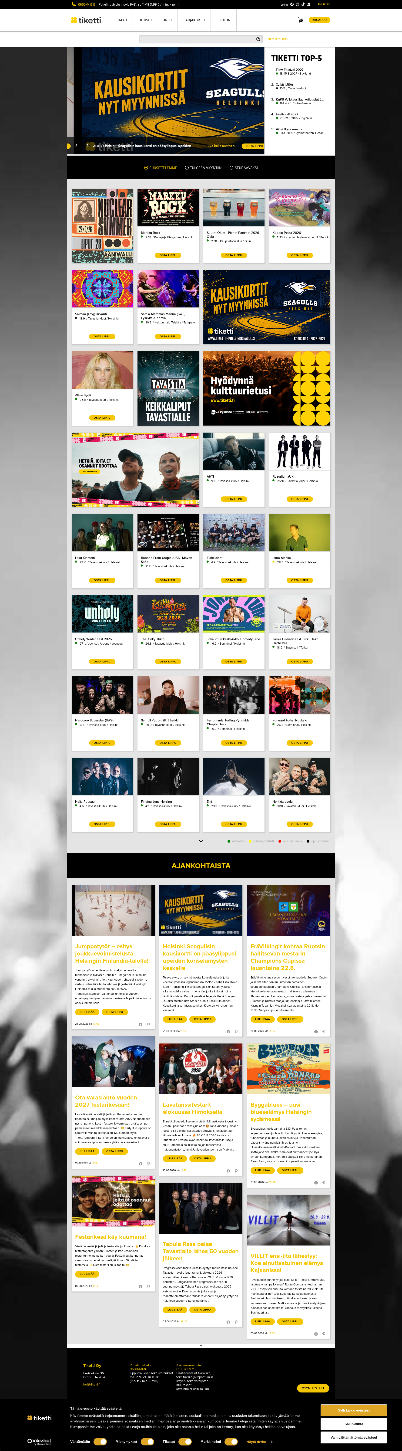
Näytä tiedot (256, 1442)
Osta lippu (114, 1012)
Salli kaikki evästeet (354, 1410)
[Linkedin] (308, 4)
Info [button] (168, 20)
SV (328, 4)
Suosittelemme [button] (163, 168)
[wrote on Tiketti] (113, 910)
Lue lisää (87, 1012)
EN (320, 4)
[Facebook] (292, 4)
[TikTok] (303, 4)
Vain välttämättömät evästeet (354, 1437)
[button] (72, 145)
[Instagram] (297, 4)
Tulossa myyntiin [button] (205, 168)
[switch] (147, 1441)
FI (324, 4)
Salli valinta (354, 1424)
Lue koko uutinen (206, 145)
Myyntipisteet (313, 1388)
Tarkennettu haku (277, 39)
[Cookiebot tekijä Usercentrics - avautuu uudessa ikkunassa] (39, 1441)
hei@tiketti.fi (91, 1384)
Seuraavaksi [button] (246, 168)
